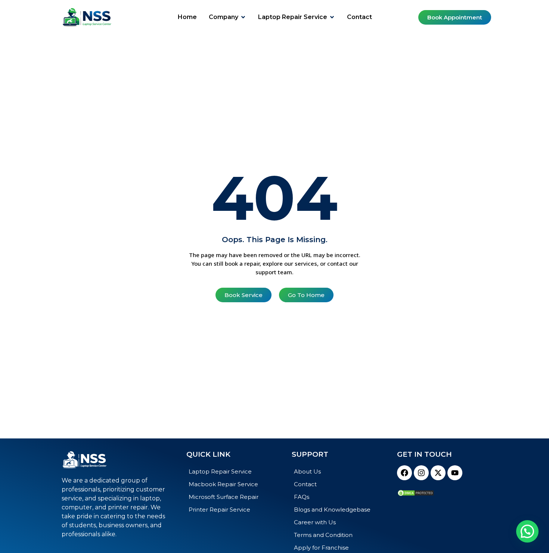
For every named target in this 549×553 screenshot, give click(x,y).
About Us (307, 471)
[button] (527, 531)
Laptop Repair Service (220, 471)
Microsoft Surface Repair (223, 496)
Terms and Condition (323, 534)
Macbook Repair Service (223, 484)
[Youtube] (454, 472)
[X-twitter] (438, 472)
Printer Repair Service (219, 509)
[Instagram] (421, 472)
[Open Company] (243, 17)
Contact (305, 484)
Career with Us (315, 522)
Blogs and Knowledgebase (332, 509)
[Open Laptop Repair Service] (332, 17)
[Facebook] (404, 472)
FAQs (301, 496)
